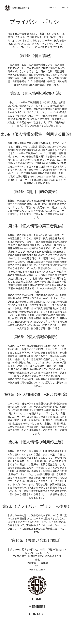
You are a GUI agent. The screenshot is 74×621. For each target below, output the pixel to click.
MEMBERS (52, 8)
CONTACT (65, 8)
